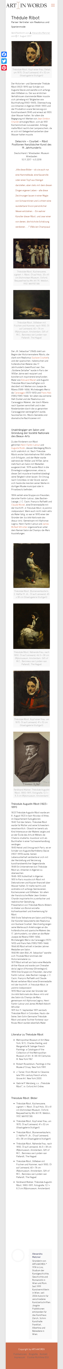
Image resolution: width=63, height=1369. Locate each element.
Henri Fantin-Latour (30, 444)
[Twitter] (4, 61)
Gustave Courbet (40, 357)
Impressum (19, 1357)
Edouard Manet (28, 379)
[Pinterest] (4, 67)
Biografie (33, 1354)
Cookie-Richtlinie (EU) (38, 1357)
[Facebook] (4, 54)
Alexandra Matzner (41, 32)
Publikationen (20, 1354)
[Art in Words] (26, 5)
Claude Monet (18, 504)
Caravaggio (19, 392)
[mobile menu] (53, 5)
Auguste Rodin (18, 448)
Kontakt (43, 1354)
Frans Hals (46, 392)
